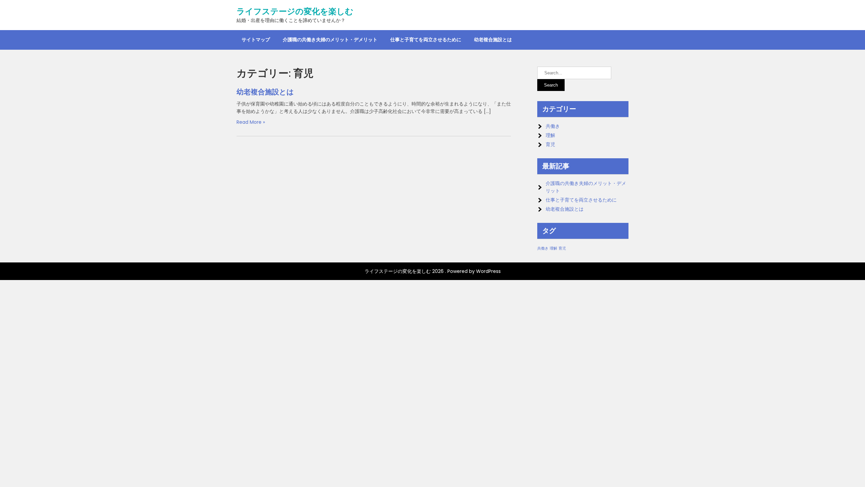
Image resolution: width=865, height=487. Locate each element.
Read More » (251, 122)
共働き (553, 126)
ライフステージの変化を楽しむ (295, 11)
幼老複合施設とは (493, 39)
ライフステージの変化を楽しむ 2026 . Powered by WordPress (433, 271)
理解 (550, 135)
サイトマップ (256, 39)
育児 (550, 144)
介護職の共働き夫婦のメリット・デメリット (330, 39)
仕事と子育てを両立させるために (425, 39)
